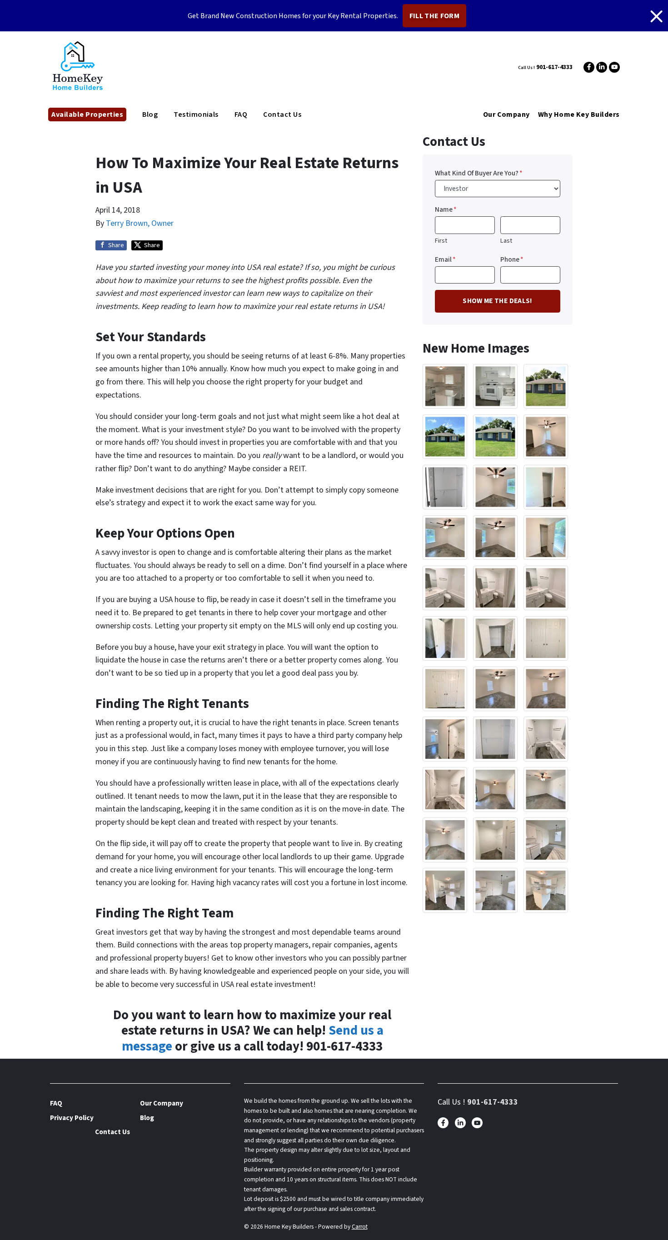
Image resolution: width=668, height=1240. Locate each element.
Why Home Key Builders (579, 114)
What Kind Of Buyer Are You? (479, 173)
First (441, 240)
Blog (150, 115)
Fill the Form (434, 16)
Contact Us (282, 115)
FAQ (240, 115)
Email (445, 259)
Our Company (506, 114)
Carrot (360, 1226)
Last (506, 240)
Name (446, 209)
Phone (511, 259)
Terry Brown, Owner (140, 223)
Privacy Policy (72, 1118)
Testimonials (196, 115)
